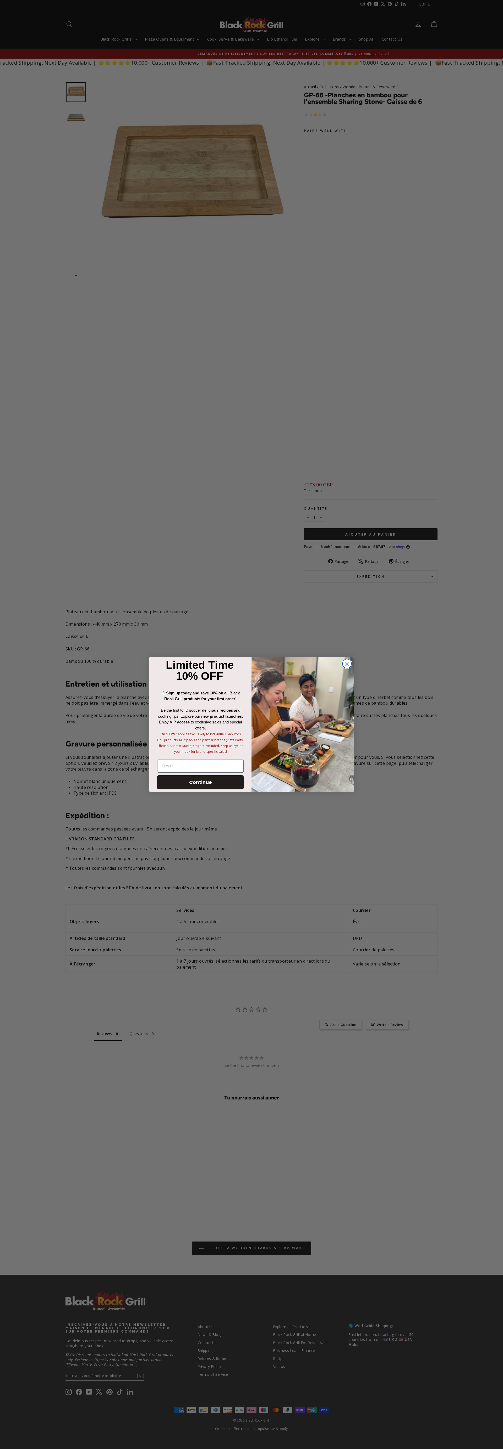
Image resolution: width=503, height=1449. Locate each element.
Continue (200, 782)
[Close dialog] (347, 663)
